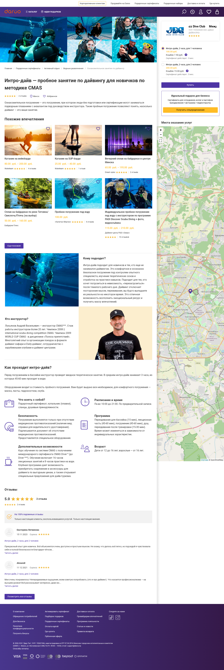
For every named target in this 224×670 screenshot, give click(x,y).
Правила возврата (85, 631)
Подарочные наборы (173, 3)
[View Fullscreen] (160, 140)
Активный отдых (52, 68)
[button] (190, 291)
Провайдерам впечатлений (89, 616)
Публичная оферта (53, 636)
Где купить (214, 3)
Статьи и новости (85, 626)
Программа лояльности (88, 621)
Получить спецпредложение (190, 110)
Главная (8, 68)
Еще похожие (14, 246)
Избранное (52, 96)
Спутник (204, 460)
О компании (18, 611)
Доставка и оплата (196, 3)
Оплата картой (52, 626)
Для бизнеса (19, 621)
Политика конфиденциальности (23, 627)
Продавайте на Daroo (120, 3)
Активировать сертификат (57, 611)
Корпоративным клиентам (92, 3)
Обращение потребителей (25, 616)
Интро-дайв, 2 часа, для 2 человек (22, 541)
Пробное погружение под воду (72, 211)
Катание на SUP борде (68, 158)
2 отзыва (23, 96)
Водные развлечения (73, 68)
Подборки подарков (54, 616)
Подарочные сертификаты (147, 3)
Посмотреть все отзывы (19, 596)
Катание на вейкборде (18, 158)
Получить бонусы (21, 633)
